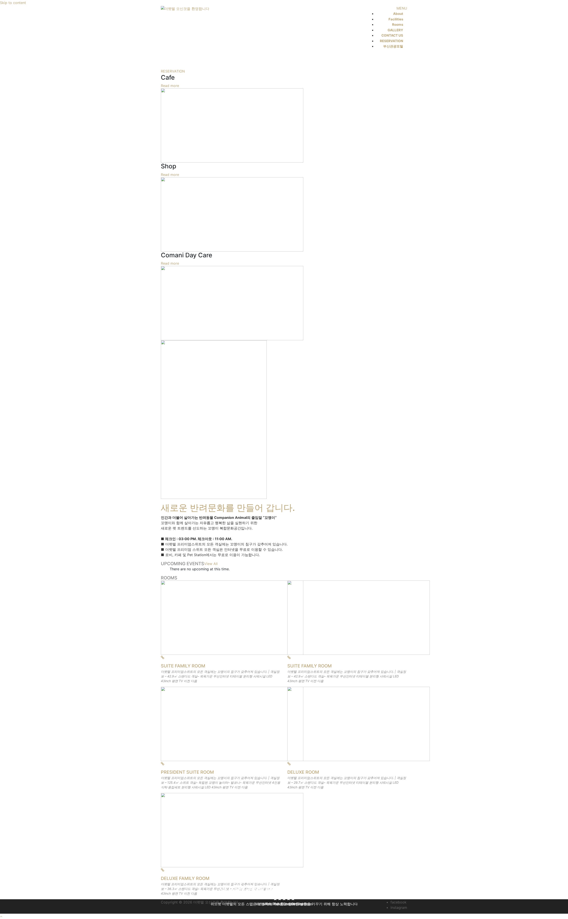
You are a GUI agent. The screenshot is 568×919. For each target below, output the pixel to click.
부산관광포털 (393, 46)
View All (211, 563)
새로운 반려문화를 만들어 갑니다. (228, 507)
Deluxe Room (303, 772)
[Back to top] (1, 916)
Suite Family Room (183, 666)
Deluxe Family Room (185, 878)
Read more (170, 85)
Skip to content (13, 2)
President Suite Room (187, 772)
